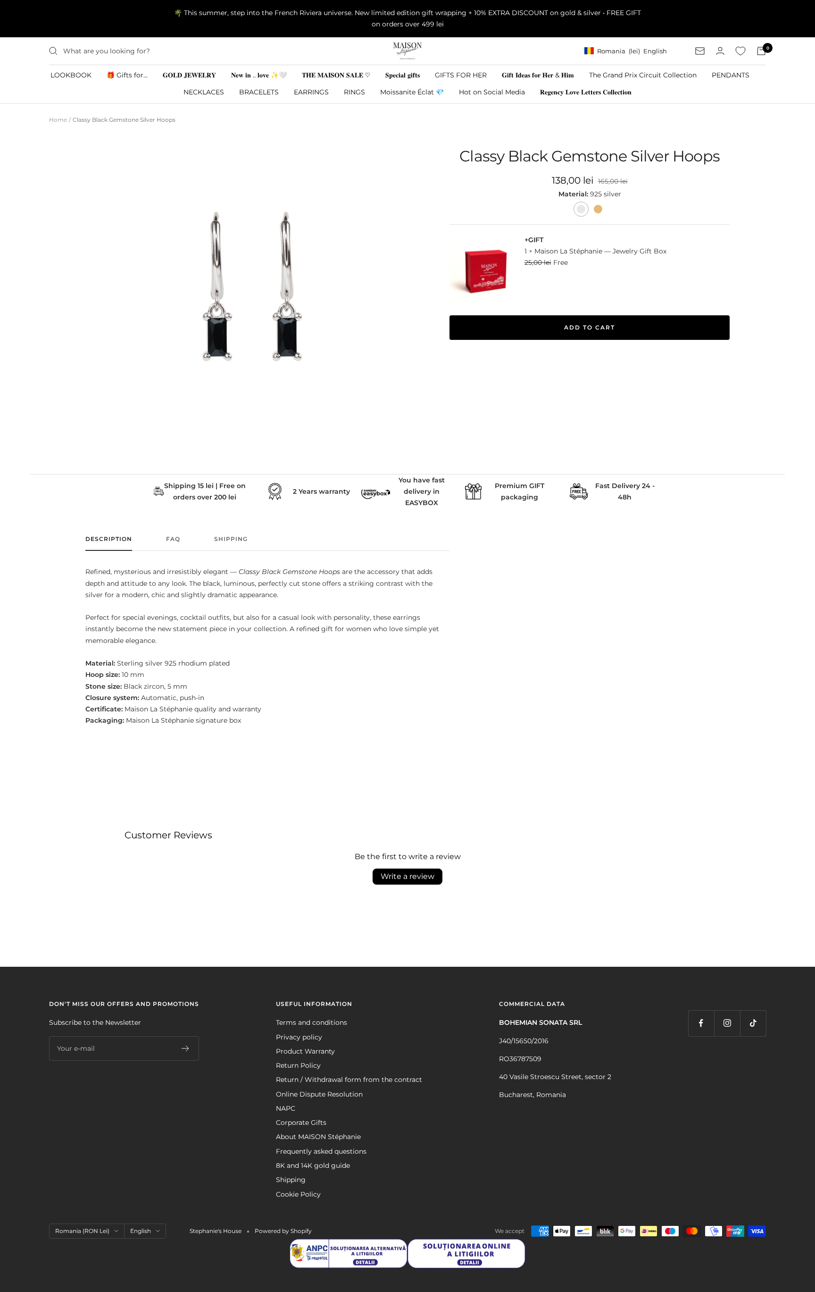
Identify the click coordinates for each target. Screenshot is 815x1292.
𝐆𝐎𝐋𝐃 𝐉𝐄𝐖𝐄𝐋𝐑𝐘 (189, 75)
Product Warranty (305, 1051)
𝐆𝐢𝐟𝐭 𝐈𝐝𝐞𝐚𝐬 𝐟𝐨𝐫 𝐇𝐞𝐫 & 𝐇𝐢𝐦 (538, 75)
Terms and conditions (311, 1022)
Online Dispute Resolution (319, 1094)
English (140, 1230)
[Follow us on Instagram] (727, 1023)
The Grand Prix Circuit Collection (643, 75)
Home (58, 119)
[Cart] (761, 51)
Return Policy (298, 1065)
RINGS (354, 92)
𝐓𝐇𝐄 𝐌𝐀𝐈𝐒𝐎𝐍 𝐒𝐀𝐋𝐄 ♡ (336, 75)
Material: (574, 194)
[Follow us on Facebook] (701, 1023)
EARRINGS (311, 92)
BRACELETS (259, 92)
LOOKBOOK (70, 75)
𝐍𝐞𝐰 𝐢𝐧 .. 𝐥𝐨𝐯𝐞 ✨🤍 (259, 75)
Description (108, 539)
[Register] (186, 1048)
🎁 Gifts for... (127, 75)
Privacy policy (299, 1037)
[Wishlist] (740, 51)
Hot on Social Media (492, 92)
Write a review (407, 876)
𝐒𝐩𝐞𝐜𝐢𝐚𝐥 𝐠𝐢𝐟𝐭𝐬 (402, 75)
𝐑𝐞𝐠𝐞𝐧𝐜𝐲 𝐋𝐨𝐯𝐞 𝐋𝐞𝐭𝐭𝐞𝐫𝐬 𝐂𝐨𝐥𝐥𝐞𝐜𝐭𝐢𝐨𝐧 (586, 92)
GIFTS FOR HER (461, 75)
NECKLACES (203, 92)
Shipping (231, 539)
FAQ (173, 539)
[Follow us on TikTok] (753, 1023)
